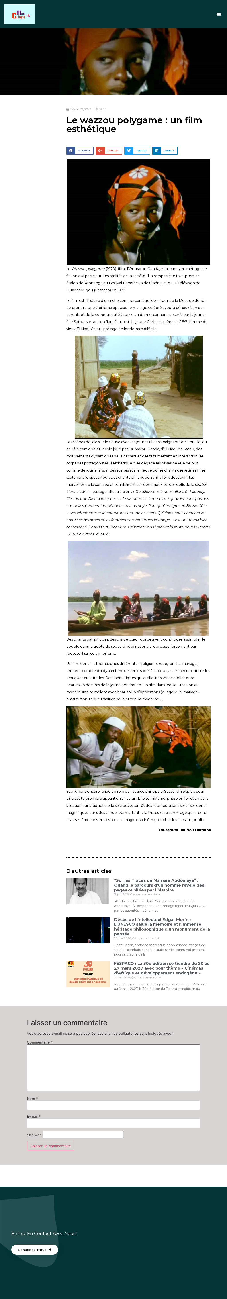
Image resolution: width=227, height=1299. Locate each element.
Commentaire (40, 1042)
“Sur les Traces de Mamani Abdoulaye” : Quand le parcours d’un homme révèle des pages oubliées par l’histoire (159, 885)
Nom (32, 1098)
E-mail (34, 1116)
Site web (34, 1135)
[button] (219, 14)
